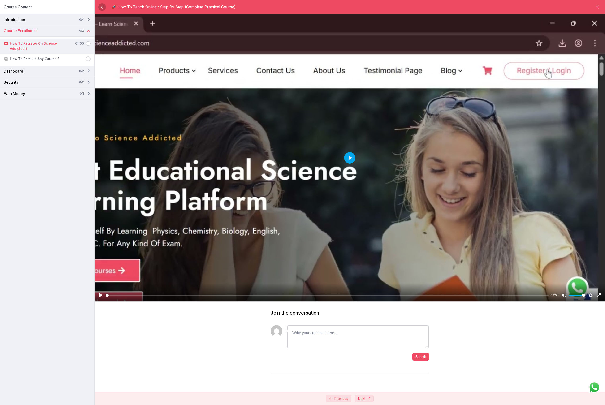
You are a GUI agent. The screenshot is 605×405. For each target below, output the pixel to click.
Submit (420, 356)
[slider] (327, 295)
